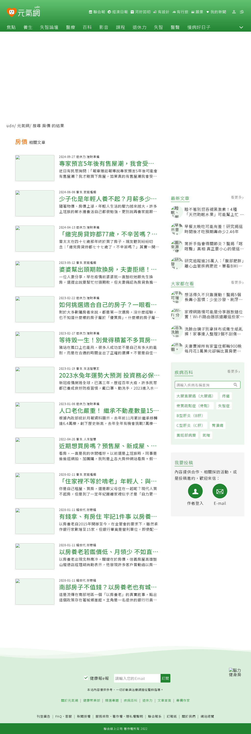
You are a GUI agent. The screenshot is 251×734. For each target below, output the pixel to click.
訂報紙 (172, 716)
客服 (68, 716)
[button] (241, 27)
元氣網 (23, 125)
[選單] (242, 12)
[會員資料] (234, 12)
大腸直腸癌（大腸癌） (196, 395)
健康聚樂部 (91, 700)
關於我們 (189, 716)
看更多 (237, 197)
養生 (28, 27)
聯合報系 (155, 716)
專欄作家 (183, 700)
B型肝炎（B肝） (190, 415)
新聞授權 (84, 716)
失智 (158, 27)
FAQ (58, 716)
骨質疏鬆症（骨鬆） (194, 405)
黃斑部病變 (186, 435)
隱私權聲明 (134, 716)
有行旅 (182, 12)
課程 (120, 27)
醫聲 (175, 27)
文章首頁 (164, 700)
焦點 (11, 27)
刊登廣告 (43, 716)
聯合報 (98, 12)
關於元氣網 (69, 700)
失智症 (224, 405)
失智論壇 (49, 27)
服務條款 (102, 716)
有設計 (163, 12)
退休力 (140, 27)
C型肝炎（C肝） (190, 425)
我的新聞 (218, 12)
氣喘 (206, 435)
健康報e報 (99, 678)
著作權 (118, 716)
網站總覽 (207, 716)
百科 (87, 27)
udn (10, 125)
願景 (199, 12)
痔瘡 (226, 395)
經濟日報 (119, 12)
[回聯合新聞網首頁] (12, 12)
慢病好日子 (199, 27)
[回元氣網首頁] (29, 11)
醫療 (70, 27)
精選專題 (112, 700)
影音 (104, 27)
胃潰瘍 (218, 425)
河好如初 (142, 12)
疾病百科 (131, 700)
